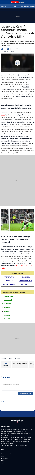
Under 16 (7, 315)
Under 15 (7, 319)
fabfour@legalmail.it (7, 443)
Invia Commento (25, 394)
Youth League (8, 296)
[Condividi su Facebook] (5, 49)
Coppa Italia (4, 458)
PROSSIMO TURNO (25, 281)
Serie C (3, 463)
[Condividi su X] (8, 49)
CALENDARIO (25, 285)
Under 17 (7, 311)
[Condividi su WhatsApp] (2, 49)
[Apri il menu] (2, 2)
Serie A (15, 6)
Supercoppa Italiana (7, 454)
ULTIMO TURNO (9, 277)
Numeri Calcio (5, 6)
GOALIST (26, 87)
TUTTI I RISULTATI (9, 285)
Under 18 (7, 307)
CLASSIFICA (26, 277)
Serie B (3, 460)
